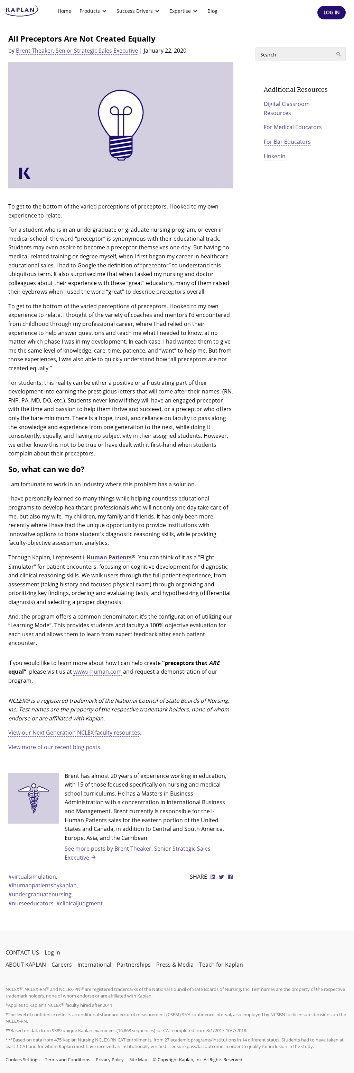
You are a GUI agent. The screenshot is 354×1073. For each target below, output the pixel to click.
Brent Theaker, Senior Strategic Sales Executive (77, 50)
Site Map (138, 1059)
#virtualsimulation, (32, 876)
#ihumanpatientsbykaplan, (43, 885)
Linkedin (275, 156)
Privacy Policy (110, 1059)
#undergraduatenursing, (40, 894)
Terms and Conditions (67, 1059)
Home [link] (64, 11)
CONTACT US (22, 952)
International (94, 964)
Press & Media (175, 964)
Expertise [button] (180, 11)
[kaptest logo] (22, 11)
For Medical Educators (293, 127)
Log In (52, 952)
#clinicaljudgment (79, 903)
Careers (62, 964)
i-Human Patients (107, 557)
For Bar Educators (287, 141)
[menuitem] (64, 11)
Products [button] (90, 11)
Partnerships (134, 964)
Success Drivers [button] (135, 11)
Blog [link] (212, 11)
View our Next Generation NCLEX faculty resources (74, 732)
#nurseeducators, (32, 903)
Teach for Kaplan (221, 964)
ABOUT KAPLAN (26, 964)
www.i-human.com (97, 671)
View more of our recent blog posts (54, 747)
